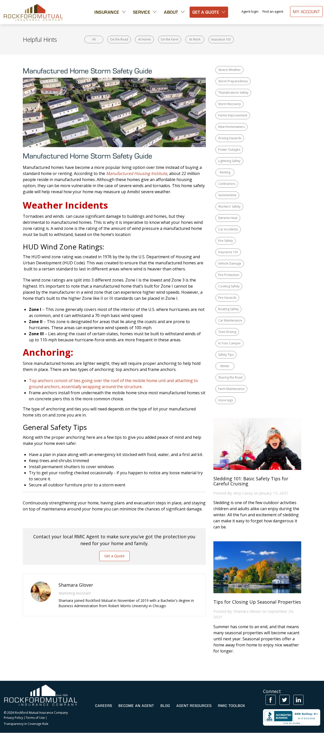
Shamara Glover (247, 611)
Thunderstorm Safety (233, 92)
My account (306, 11)
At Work (194, 39)
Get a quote (205, 12)
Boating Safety (228, 309)
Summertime (227, 195)
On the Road (119, 39)
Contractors (226, 184)
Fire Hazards (227, 297)
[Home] (33, 12)
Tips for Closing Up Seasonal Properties (257, 602)
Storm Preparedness (233, 81)
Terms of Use (35, 717)
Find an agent (272, 11)
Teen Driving (227, 332)
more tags (225, 400)
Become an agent (136, 705)
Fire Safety (225, 241)
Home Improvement (232, 115)
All (94, 39)
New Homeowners (231, 127)
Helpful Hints (40, 39)
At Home (144, 39)
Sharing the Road (230, 377)
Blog (165, 705)
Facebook (271, 700)
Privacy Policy (13, 717)
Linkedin (298, 700)
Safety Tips (226, 354)
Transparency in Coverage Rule (26, 723)
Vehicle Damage (229, 263)
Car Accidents (228, 229)
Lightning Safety (229, 161)
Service (141, 12)
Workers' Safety (229, 206)
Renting (225, 172)
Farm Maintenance (231, 389)
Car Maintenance (230, 320)
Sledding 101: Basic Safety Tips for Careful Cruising (250, 481)
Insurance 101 (221, 39)
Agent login (249, 11)
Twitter (284, 700)
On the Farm (169, 39)
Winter (225, 366)
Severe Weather (229, 70)
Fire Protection (228, 275)
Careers (103, 705)
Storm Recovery (229, 104)
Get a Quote (114, 555)
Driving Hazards (229, 138)
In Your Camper (229, 343)
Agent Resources (194, 705)
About (171, 12)
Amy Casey (243, 493)
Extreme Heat (227, 218)
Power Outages (229, 149)
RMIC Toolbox (231, 705)
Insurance (106, 12)
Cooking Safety (228, 286)
